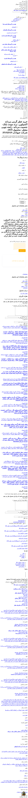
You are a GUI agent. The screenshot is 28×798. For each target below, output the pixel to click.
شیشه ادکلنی (21, 612)
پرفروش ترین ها (21, 69)
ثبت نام (22, 13)
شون (15, 751)
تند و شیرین (12, 705)
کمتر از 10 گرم (23, 617)
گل (15, 699)
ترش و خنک (8, 703)
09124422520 (21, 520)
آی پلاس (19, 751)
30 (26, 720)
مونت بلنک (22, 147)
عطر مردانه (22, 90)
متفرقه (16, 624)
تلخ (8, 699)
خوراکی (11, 699)
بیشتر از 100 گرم (11, 619)
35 (25, 720)
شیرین (25, 699)
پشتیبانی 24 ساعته (20, 565)
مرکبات (5, 699)
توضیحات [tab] (22, 202)
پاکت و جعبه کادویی (12, 611)
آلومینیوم (22, 782)
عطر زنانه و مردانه (8, 54)
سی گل (25, 751)
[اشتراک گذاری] (25, 114)
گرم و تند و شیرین (19, 705)
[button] (14, 274)
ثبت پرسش (22, 250)
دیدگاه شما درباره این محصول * (19, 305)
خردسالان (24, 765)
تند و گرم (15, 702)
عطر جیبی (13, 41)
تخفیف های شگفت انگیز (19, 71)
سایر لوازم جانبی (8, 612)
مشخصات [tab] (22, 201)
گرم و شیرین (10, 702)
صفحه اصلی (22, 85)
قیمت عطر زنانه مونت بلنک (20, 154)
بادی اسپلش (13, 61)
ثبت (12, 583)
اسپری (14, 55)
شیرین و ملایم (23, 703)
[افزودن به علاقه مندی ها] (26, 110)
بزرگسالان (15, 710)
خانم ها (19, 764)
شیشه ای (25, 624)
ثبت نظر (25, 323)
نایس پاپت (21, 752)
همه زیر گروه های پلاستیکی (9, 29)
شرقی (25, 701)
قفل (25, 775)
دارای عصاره (17, 782)
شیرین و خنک (11, 701)
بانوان (22, 710)
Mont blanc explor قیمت (8, 154)
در (26, 775)
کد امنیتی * (24, 319)
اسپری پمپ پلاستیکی (22, 611)
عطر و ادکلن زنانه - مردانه (10, 47)
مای (22, 751)
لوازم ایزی (15, 612)
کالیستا (5, 751)
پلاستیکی (14, 27)
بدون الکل (24, 780)
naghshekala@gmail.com (19, 522)
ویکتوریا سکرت (10, 751)
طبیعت (17, 699)
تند (13, 699)
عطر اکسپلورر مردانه (6, 150)
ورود (26, 13)
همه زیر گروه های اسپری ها (9, 24)
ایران (26, 725)
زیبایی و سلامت (18, 18)
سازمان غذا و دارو (23, 787)
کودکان (19, 710)
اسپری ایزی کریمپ (11, 32)
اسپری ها (14, 21)
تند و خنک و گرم (5, 705)
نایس (22, 730)
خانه (24, 553)
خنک (20, 699)
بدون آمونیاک (10, 782)
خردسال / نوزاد (18, 765)
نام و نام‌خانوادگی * (22, 317)
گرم (23, 699)
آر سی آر (25, 610)
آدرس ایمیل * (24, 316)
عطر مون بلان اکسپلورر (21, 152)
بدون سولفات (4, 782)
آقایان (25, 710)
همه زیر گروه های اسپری (10, 58)
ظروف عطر (16, 19)
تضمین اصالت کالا (20, 562)
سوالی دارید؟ (21, 75)
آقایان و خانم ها (8, 710)
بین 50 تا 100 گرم (19, 619)
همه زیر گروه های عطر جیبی (9, 44)
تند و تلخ (17, 701)
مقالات (23, 557)
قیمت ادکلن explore (18, 153)
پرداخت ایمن (22, 566)
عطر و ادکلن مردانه (20, 88)
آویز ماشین (20, 610)
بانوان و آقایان (14, 764)
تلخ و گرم (20, 702)
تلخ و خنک (25, 702)
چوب (22, 701)
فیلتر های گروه (20, 605)
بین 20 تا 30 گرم (8, 617)
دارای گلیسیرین (18, 780)
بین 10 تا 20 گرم (16, 617)
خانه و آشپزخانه (18, 67)
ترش (20, 701)
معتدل (25, 770)
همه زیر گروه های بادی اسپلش (8, 64)
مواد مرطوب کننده (10, 780)
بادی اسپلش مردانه (14, 758)
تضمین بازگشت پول (20, 563)
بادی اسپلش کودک (19, 759)
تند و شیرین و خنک (15, 703)
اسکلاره (25, 730)
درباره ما (22, 554)
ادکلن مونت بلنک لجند (8, 153)
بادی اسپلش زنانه (23, 758)
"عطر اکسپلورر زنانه (17, 150)
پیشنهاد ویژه (22, 72)
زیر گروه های (20, 588)
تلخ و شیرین (4, 702)
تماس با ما (22, 556)
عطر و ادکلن (16, 39)
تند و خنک (3, 701)
